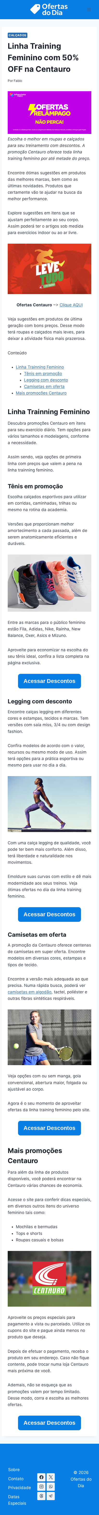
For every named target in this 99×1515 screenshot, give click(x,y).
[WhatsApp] (51, 1487)
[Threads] (41, 1496)
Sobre (14, 1469)
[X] (51, 1477)
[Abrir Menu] (88, 9)
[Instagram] (41, 1487)
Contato (16, 1478)
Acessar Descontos (49, 681)
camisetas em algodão (29, 992)
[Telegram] (51, 1496)
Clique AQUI (71, 304)
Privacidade (19, 1487)
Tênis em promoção (43, 373)
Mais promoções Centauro (41, 393)
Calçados (17, 35)
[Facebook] (41, 1477)
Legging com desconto (46, 380)
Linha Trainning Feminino (40, 367)
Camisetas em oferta (44, 386)
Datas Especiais (17, 1500)
